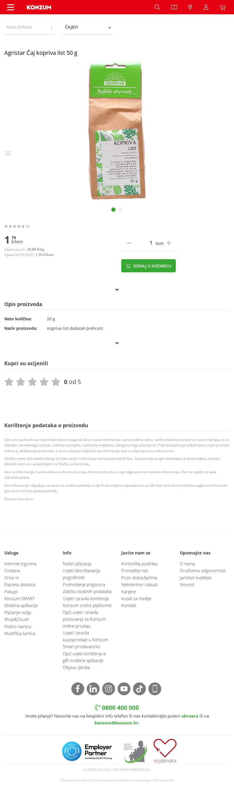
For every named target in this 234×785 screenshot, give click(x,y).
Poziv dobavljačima (139, 577)
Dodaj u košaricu (151, 266)
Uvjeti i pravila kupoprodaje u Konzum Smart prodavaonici (85, 639)
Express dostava (19, 584)
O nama (187, 563)
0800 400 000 (119, 707)
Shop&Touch (16, 619)
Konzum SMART (19, 598)
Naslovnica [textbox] (19, 27)
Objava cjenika (76, 667)
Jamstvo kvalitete (195, 577)
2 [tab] (120, 209)
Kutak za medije (136, 598)
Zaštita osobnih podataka (87, 591)
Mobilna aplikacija (21, 605)
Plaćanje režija (17, 612)
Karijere (128, 591)
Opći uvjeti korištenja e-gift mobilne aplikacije (85, 657)
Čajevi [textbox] (71, 27)
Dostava (12, 570)
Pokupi (10, 591)
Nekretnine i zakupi (139, 584)
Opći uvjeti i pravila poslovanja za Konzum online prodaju (84, 619)
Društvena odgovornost (203, 570)
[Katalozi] (174, 7)
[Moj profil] (206, 7)
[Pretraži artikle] (157, 7)
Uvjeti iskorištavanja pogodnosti (81, 574)
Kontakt (128, 605)
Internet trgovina (20, 563)
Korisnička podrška (139, 563)
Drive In (11, 577)
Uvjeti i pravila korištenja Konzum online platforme (87, 602)
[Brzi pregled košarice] (224, 7)
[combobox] (29, 27)
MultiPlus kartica (19, 633)
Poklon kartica (17, 626)
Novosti (187, 584)
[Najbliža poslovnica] (190, 7)
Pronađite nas (134, 570)
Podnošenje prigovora (84, 584)
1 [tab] (113, 209)
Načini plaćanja (77, 563)
